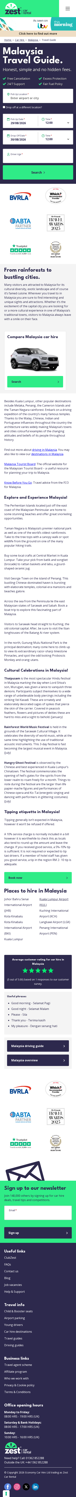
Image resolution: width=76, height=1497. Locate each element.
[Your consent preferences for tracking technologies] (6, 1493)
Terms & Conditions (17, 1392)
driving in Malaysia (44, 450)
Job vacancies (13, 1285)
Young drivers (13, 1325)
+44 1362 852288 (36, 1462)
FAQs (7, 1264)
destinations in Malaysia (47, 454)
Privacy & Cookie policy (19, 1385)
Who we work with (16, 1378)
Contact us (11, 1271)
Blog (7, 1278)
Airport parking (14, 1318)
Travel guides (13, 1338)
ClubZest (10, 1258)
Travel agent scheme (18, 1365)
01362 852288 (35, 1458)
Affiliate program (15, 1372)
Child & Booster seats (18, 1311)
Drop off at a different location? (24, 107)
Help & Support (14, 1292)
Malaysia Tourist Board (19, 464)
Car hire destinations (18, 1332)
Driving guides (14, 1345)
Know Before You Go (18, 483)
